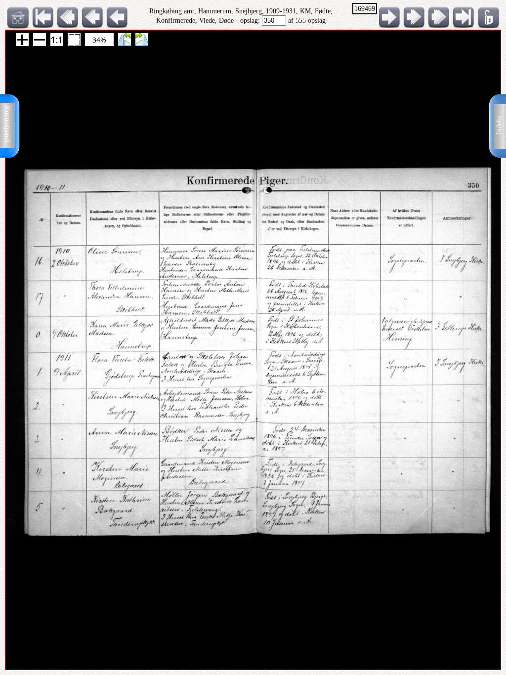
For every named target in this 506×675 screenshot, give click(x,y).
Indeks (499, 125)
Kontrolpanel (7, 124)
